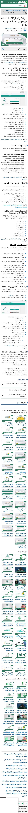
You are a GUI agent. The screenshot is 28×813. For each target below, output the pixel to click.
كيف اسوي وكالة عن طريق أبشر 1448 (16, 769)
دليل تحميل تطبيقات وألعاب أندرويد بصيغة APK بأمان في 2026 (15, 755)
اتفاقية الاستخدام (23, 808)
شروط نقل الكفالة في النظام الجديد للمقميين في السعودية (15, 206)
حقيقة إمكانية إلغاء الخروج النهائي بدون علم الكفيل (14, 240)
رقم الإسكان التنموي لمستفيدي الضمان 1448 (14, 781)
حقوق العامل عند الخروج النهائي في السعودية (15, 178)
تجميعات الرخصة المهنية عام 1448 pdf (16, 787)
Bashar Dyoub (8, 28)
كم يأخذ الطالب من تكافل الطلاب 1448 (16, 765)
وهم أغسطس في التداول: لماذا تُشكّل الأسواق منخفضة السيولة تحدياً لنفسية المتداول (16, 793)
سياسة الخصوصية (23, 806)
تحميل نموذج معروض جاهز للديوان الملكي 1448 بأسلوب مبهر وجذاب (15, 761)
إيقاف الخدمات (9, 62)
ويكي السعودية (23, 62)
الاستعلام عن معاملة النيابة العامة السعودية (16, 347)
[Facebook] (26, 803)
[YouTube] (18, 803)
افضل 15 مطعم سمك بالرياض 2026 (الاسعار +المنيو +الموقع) (15, 776)
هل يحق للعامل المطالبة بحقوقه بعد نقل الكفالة (14, 140)
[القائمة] (2, 2)
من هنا (14, 83)
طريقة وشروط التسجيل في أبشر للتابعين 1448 (14, 772)
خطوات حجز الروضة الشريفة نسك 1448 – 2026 (14, 784)
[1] (18, 77)
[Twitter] (22, 803)
